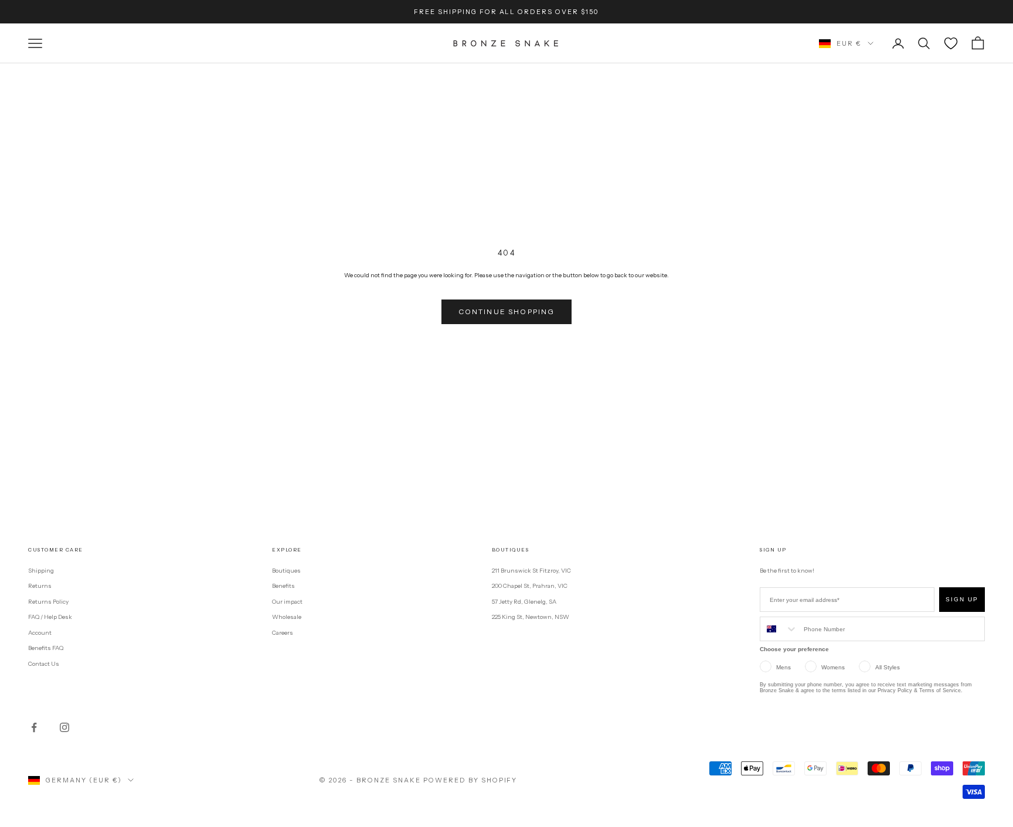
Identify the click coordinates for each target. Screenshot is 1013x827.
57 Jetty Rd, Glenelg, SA (524, 601)
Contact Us (43, 664)
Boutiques (286, 570)
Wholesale (286, 617)
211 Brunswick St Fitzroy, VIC (531, 570)
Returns (40, 586)
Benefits (283, 586)
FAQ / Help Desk (50, 617)
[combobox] (779, 629)
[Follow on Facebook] (34, 727)
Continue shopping (506, 311)
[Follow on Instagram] (64, 727)
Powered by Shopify (470, 780)
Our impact (287, 601)
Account (40, 633)
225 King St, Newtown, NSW (530, 617)
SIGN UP (962, 599)
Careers (282, 633)
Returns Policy (48, 601)
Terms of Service (940, 690)
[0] (951, 43)
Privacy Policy (895, 690)
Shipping (41, 570)
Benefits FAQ (45, 648)
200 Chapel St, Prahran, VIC (529, 586)
